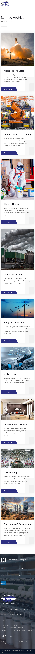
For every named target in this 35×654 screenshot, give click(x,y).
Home (3, 21)
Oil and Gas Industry (13, 274)
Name (3, 568)
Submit (3, 583)
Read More (8, 89)
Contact (20, 644)
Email (3, 575)
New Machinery (22, 641)
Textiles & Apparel (12, 472)
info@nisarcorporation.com (14, 628)
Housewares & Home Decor (17, 424)
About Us (4, 641)
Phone (20, 575)
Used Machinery (6, 644)
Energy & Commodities (14, 322)
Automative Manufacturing (17, 134)
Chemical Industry (13, 204)
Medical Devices (11, 374)
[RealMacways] (2, 652)
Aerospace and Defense (15, 71)
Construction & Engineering (17, 524)
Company (21, 568)
